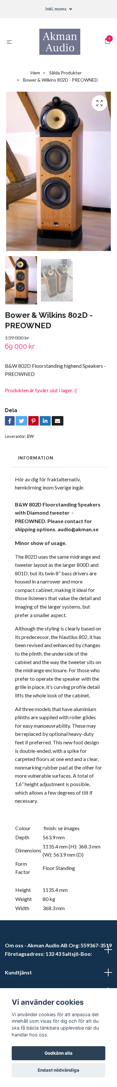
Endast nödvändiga (58, 1070)
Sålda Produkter (65, 72)
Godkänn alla (58, 1053)
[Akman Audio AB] (60, 41)
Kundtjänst (18, 972)
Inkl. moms (56, 8)
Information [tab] (35, 457)
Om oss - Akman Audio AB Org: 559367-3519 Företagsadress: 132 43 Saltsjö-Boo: (58, 949)
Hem (35, 72)
